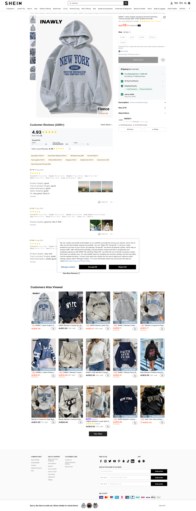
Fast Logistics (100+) (38, 160)
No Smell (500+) (92, 156)
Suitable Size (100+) (86, 160)
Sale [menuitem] (35, 9)
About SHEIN (35, 460)
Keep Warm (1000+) (37, 156)
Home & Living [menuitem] (74, 9)
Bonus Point (69, 467)
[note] (43, 322)
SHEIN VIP (51, 477)
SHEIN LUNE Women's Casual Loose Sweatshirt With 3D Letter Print (98, 372)
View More (98, 434)
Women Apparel (40, 13)
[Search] (126, 3)
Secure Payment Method (70, 463)
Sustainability (35, 462)
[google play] (143, 462)
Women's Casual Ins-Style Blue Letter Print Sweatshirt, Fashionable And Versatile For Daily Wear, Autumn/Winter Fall (43, 419)
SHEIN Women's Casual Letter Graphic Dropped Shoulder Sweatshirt (125, 419)
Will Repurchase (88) (77, 156)
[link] (176, 3)
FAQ (32, 471)
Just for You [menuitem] (21, 9)
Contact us (68, 460)
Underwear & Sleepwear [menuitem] (123, 9)
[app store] (139, 462)
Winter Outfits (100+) (55, 160)
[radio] (122, 37)
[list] (117, 461)
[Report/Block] (111, 202)
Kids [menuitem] (94, 9)
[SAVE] (163, 60)
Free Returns (52, 463)
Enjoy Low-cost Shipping (53, 460)
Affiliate (50, 480)
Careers (33, 465)
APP (139, 457)
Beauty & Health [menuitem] (139, 9)
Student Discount (36, 468)
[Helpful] (99, 202)
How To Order (52, 469)
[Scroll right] (189, 8)
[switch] (69, 149)
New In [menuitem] (29, 9)
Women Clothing (51, 13)
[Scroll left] (186, 8)
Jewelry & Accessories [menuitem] (105, 9)
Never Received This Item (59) (40, 164)
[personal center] (171, 3)
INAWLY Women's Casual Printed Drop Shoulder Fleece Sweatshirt (71, 372)
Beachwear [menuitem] (57, 9)
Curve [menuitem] (65, 9)
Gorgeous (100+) (71, 160)
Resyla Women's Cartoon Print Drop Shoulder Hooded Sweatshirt (71, 419)
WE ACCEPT (103, 493)
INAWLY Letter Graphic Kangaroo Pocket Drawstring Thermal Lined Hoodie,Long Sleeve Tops (44, 325)
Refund (50, 466)
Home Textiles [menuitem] (172, 9)
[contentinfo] (133, 497)
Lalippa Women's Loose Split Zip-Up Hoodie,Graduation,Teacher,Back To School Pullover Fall (98, 421)
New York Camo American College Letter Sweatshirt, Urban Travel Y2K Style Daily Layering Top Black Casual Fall (153, 419)
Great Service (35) (103, 160)
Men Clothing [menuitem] (86, 9)
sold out (138, 60)
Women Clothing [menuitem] (45, 9)
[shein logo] (13, 3)
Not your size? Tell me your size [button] (128, 54)
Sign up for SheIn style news (110, 467)
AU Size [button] (126, 32)
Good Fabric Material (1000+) (57, 156)
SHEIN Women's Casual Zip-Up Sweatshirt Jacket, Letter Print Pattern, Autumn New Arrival (71, 325)
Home (32, 13)
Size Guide (51, 474)
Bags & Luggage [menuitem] (159, 9)
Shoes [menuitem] (150, 9)
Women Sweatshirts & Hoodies (67, 13)
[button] (185, 3)
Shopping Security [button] (131, 86)
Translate (33, 196)
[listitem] (44, 313)
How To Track (52, 471)
